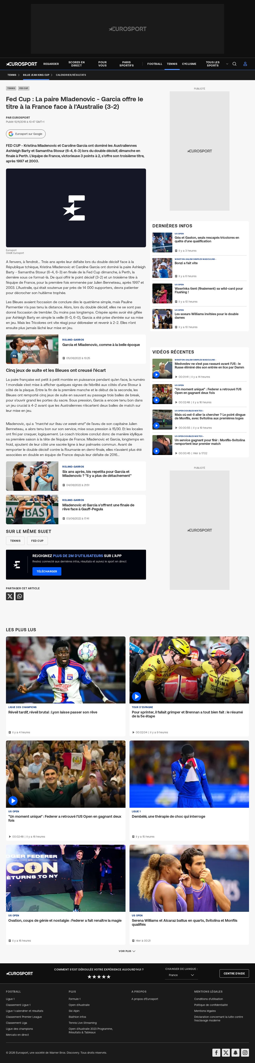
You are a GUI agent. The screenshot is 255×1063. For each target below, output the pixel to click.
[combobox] (181, 975)
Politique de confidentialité (211, 1004)
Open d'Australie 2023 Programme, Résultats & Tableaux (91, 1030)
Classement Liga (16, 1022)
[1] (89, 976)
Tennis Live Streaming (83, 1022)
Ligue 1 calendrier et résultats (24, 1010)
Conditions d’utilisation (208, 999)
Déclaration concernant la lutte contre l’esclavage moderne (218, 1018)
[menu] (234, 64)
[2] (94, 976)
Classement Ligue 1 (18, 1004)
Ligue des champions (19, 1028)
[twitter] (226, 1053)
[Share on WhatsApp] (20, 596)
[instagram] (245, 1053)
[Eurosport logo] (21, 64)
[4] (103, 976)
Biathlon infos (77, 1016)
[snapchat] (235, 1053)
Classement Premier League (24, 1016)
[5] (108, 976)
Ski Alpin (74, 1010)
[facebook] (216, 1053)
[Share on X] (10, 596)
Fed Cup (23, 88)
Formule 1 (74, 999)
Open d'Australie (79, 1004)
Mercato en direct (17, 1034)
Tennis (11, 88)
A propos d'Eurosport (144, 999)
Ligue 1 (10, 999)
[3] (99, 976)
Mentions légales (205, 1010)
